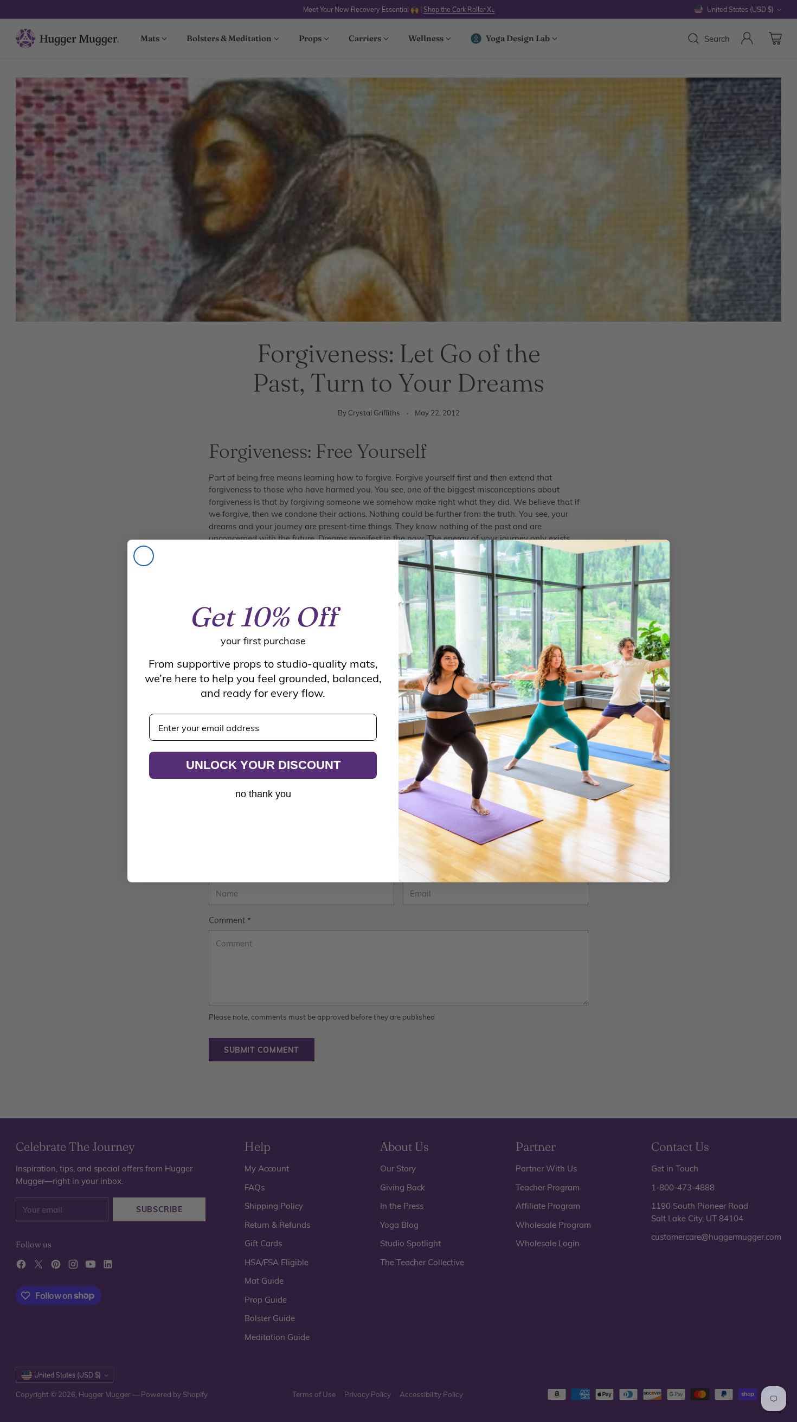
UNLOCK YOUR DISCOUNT (263, 765)
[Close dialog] (143, 556)
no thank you (263, 794)
